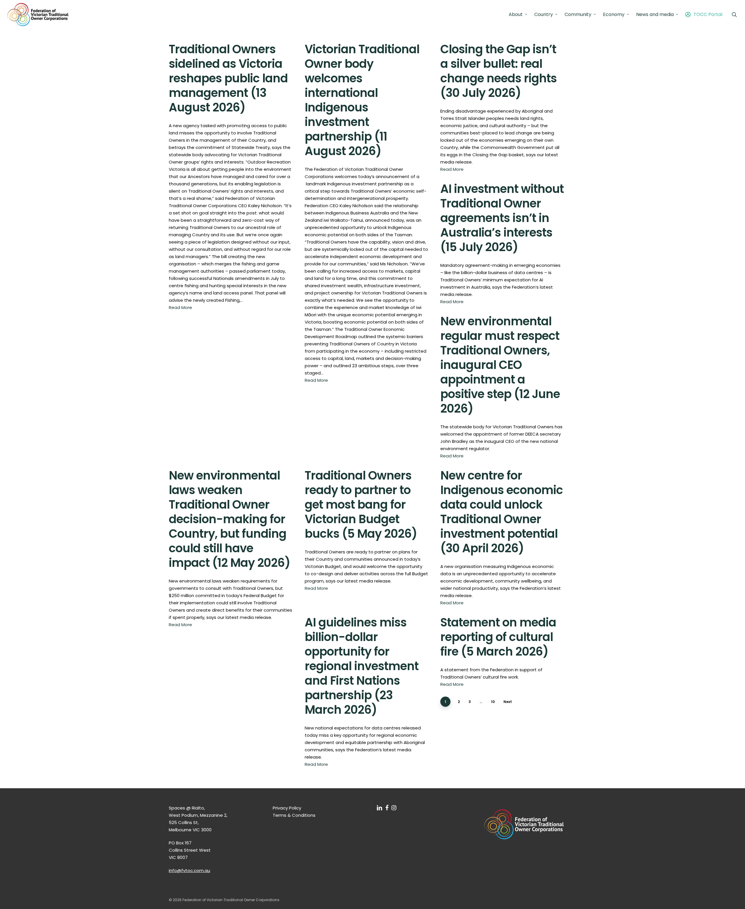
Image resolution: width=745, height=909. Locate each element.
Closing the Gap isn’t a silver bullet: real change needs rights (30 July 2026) (498, 71)
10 (493, 701)
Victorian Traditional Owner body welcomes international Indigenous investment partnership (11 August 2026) (362, 100)
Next (507, 701)
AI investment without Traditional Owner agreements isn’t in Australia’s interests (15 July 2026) (502, 218)
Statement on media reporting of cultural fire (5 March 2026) (498, 637)
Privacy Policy (287, 808)
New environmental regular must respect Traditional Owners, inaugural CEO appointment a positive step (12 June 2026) (500, 365)
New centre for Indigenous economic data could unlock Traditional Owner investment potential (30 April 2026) (501, 511)
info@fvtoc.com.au (189, 870)
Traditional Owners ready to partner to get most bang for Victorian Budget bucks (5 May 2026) (361, 504)
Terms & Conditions (294, 815)
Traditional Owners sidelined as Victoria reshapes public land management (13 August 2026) (228, 78)
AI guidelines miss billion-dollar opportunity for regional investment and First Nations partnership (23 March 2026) (361, 666)
